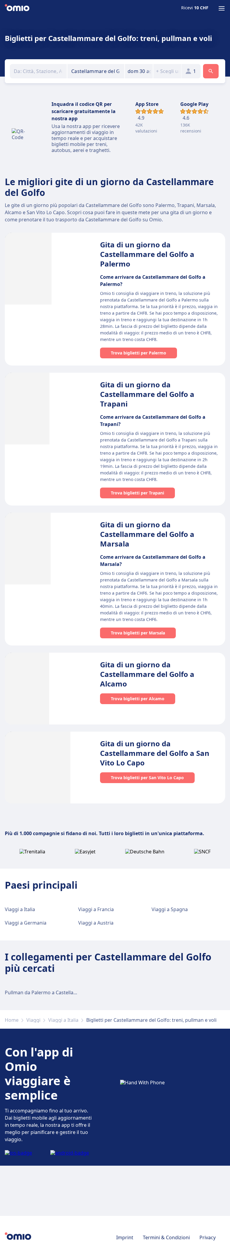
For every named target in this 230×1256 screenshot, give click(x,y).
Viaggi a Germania (25, 922)
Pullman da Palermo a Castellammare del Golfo (58, 992)
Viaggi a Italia (20, 909)
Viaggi (33, 1020)
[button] (139, 71)
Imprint (124, 1237)
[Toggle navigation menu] (221, 8)
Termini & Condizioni (166, 1237)
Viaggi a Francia (96, 909)
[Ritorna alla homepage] (17, 8)
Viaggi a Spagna (170, 909)
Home (12, 1020)
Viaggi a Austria (96, 922)
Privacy (207, 1237)
